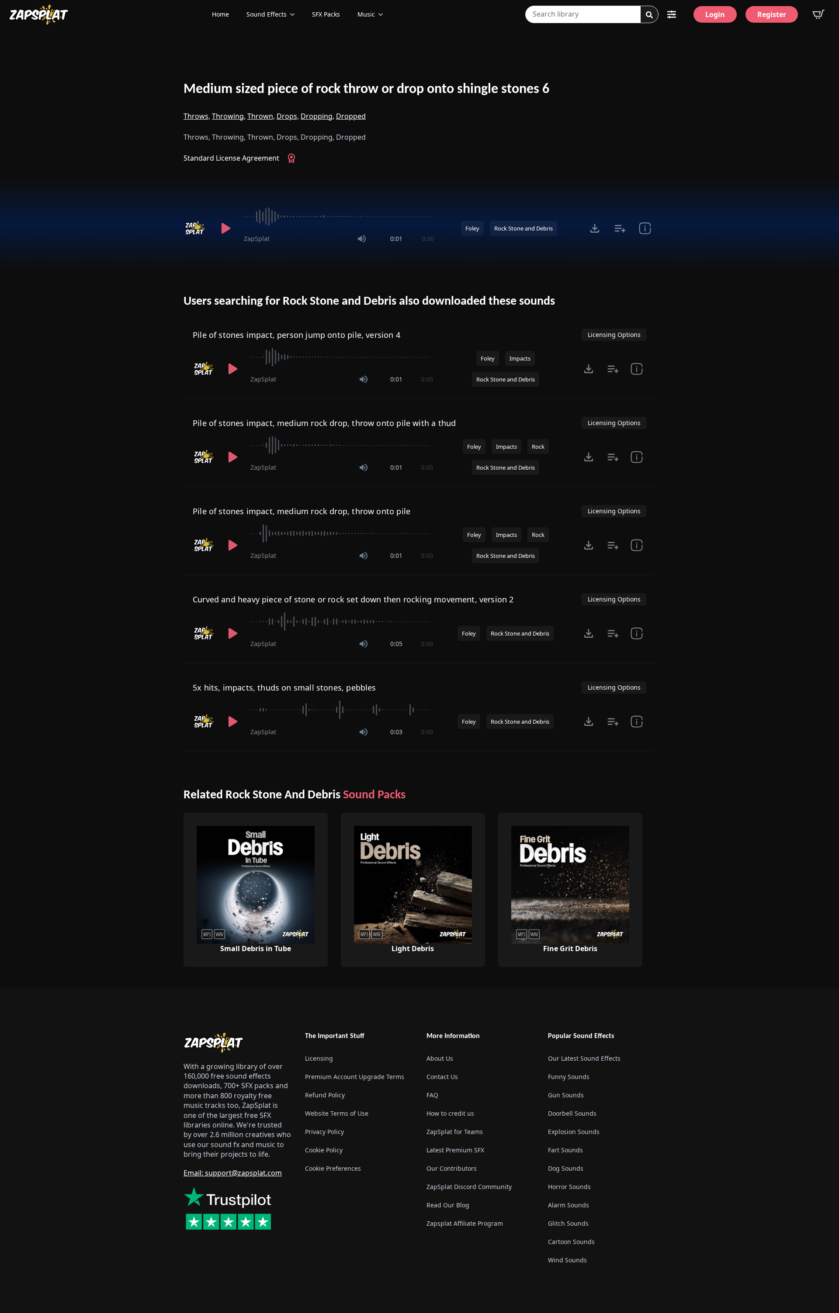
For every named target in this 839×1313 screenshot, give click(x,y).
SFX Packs (326, 14)
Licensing (319, 1058)
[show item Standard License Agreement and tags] (644, 228)
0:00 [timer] (428, 238)
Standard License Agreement (231, 158)
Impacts (520, 358)
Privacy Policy (324, 1131)
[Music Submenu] (383, 14)
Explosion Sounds (574, 1131)
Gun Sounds (566, 1095)
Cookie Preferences (333, 1168)
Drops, (288, 116)
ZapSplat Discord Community (469, 1186)
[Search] (649, 15)
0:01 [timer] (396, 238)
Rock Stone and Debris (523, 228)
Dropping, (317, 116)
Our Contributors (451, 1168)
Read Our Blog (447, 1205)
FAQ (432, 1095)
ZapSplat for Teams (454, 1131)
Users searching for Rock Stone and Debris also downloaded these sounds (369, 302)
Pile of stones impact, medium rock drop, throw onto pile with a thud (324, 423)
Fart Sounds (565, 1150)
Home (220, 14)
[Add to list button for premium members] (620, 228)
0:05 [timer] (396, 643)
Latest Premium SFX (455, 1150)
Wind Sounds (567, 1260)
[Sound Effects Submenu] (295, 14)
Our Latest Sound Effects (584, 1058)
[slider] (339, 216)
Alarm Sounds (568, 1205)
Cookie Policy (324, 1150)
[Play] (225, 228)
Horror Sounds (569, 1186)
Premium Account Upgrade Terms (354, 1076)
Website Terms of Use (336, 1113)
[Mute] (362, 238)
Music (366, 14)
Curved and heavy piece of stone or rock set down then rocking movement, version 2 (353, 599)
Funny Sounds (568, 1076)
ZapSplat (257, 238)
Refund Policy (325, 1095)
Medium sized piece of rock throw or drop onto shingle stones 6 (366, 89)
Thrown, (261, 116)
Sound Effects (266, 14)
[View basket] (818, 14)
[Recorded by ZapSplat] (196, 228)
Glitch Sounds (568, 1223)
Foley (472, 228)
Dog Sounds (565, 1168)
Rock (538, 446)
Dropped (351, 116)
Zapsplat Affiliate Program (464, 1223)
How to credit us (450, 1113)
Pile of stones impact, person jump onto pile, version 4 (296, 335)
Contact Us (442, 1076)
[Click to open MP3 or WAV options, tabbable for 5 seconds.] (594, 228)
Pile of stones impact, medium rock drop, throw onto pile (301, 511)
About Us (439, 1058)
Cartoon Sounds (571, 1241)
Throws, (197, 116)
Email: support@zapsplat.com (233, 1173)
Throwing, (229, 116)
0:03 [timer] (396, 732)
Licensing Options (614, 334)
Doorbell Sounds (572, 1113)
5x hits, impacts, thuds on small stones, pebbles (284, 687)
